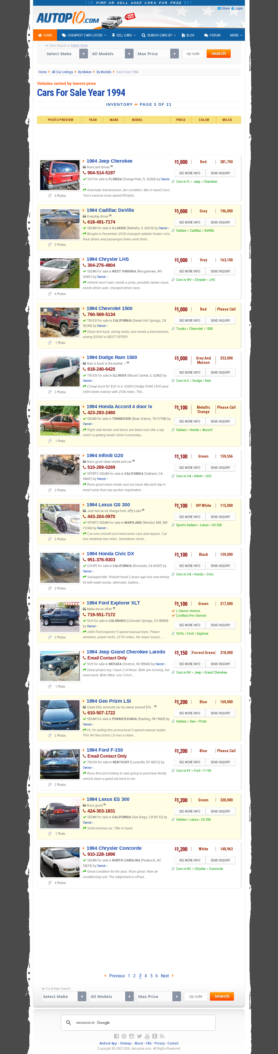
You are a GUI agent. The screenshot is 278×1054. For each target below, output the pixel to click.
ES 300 (206, 819)
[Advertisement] (139, 138)
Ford (190, 633)
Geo (192, 721)
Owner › (164, 228)
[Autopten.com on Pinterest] (124, 1036)
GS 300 (217, 525)
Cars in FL (183, 181)
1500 (209, 329)
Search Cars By (159, 35)
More (234, 35)
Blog (190, 35)
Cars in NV (183, 672)
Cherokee (210, 181)
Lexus (204, 525)
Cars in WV (183, 280)
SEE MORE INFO (189, 173)
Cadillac (195, 230)
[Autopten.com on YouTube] (147, 1036)
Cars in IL (182, 381)
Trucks (181, 329)
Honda (194, 430)
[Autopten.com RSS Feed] (162, 1036)
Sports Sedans (186, 525)
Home (47, 35)
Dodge (197, 381)
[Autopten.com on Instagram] (131, 1036)
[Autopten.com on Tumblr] (154, 1036)
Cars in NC (183, 869)
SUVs (180, 633)
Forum (215, 35)
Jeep (196, 181)
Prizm (203, 721)
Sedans (181, 230)
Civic (210, 574)
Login (239, 8)
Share (226, 8)
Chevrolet (196, 329)
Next (166, 975)
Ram (208, 381)
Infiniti (198, 476)
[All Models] (112, 53)
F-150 (207, 770)
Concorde (216, 869)
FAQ (148, 1043)
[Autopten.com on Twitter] (139, 1036)
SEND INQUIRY (220, 173)
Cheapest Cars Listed (85, 35)
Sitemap (125, 1043)
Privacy (159, 1043)
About (138, 1043)
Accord (207, 430)
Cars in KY (183, 770)
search (218, 53)
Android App (108, 1043)
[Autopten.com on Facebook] (116, 1036)
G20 (208, 476)
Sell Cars (124, 35)
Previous (115, 975)
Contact (173, 1043)
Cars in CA (183, 476)
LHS (212, 280)
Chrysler (200, 280)
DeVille (209, 230)
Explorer (202, 633)
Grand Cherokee (215, 672)
